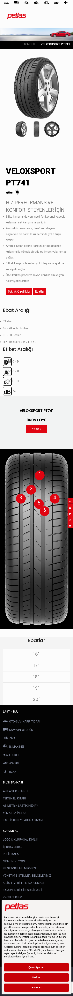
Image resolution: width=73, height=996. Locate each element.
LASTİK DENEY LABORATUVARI (23, 820)
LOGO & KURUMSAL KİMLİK (20, 839)
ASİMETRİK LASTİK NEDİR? (20, 805)
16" (36, 654)
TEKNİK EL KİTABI (14, 798)
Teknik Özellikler (19, 291)
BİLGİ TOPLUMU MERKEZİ (19, 868)
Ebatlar (39, 291)
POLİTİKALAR (11, 854)
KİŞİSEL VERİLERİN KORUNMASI (23, 883)
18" (36, 677)
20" (36, 699)
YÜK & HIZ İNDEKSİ (15, 813)
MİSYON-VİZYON (14, 861)
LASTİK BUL (10, 711)
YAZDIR (36, 429)
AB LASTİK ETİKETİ (15, 791)
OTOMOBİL (29, 44)
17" (36, 665)
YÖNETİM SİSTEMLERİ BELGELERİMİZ (27, 875)
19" (36, 688)
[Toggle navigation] (64, 16)
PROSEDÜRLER (12, 897)
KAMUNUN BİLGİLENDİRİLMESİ (22, 890)
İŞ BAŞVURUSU (12, 847)
